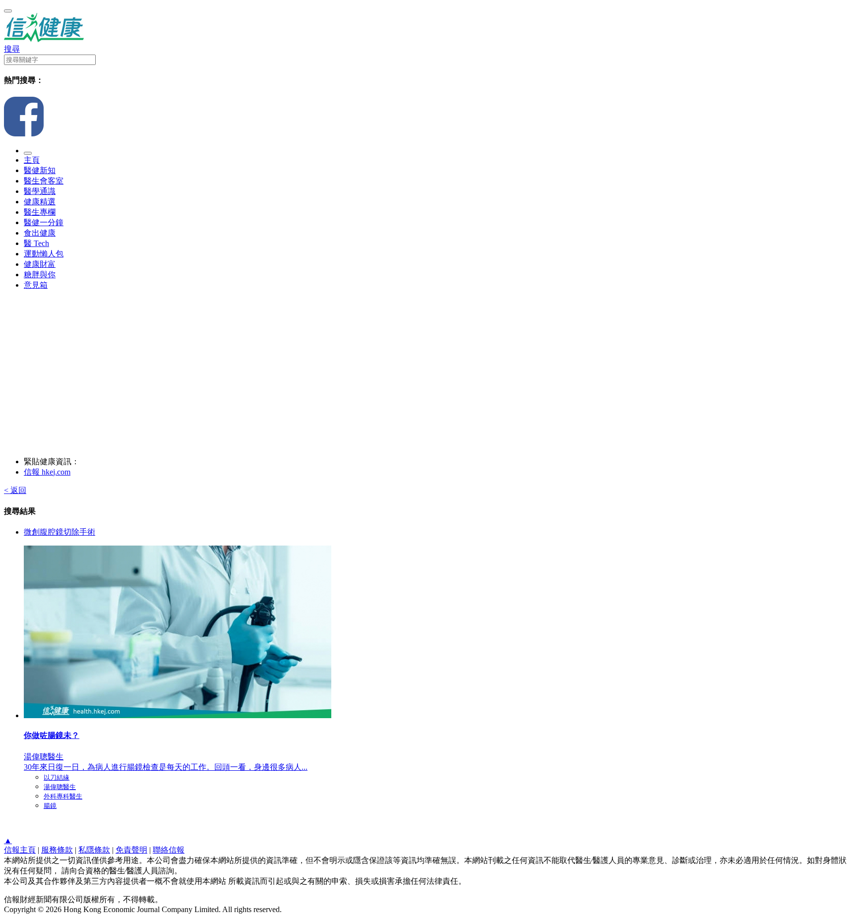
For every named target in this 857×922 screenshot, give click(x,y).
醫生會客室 (43, 181)
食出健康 (40, 233)
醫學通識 (40, 191)
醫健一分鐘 (43, 222)
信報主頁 (20, 850)
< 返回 (15, 490)
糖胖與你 (40, 274)
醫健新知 (40, 170)
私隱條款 (94, 850)
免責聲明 (131, 850)
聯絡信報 (168, 850)
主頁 (32, 160)
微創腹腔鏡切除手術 (59, 532)
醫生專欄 (40, 212)
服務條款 (57, 850)
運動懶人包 (43, 253)
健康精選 (40, 201)
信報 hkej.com (47, 472)
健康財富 (40, 264)
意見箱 (36, 285)
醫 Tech (36, 243)
